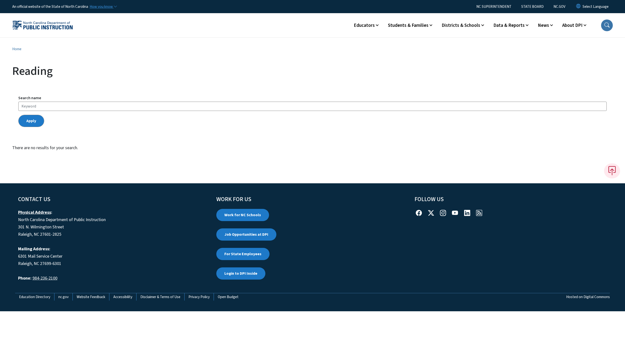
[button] (607, 25)
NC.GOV (559, 6)
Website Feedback (91, 297)
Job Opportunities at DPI (246, 234)
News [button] (543, 25)
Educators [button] (364, 25)
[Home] (42, 19)
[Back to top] (612, 170)
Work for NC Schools (242, 215)
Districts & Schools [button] (461, 25)
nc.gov (63, 297)
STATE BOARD (532, 6)
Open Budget (228, 297)
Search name (29, 98)
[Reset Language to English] (578, 6)
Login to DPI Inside (240, 273)
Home (16, 49)
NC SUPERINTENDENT (493, 6)
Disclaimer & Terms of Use (160, 297)
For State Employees (242, 254)
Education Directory (34, 297)
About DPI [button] (572, 25)
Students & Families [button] (408, 25)
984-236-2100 (44, 278)
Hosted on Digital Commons (588, 297)
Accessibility (122, 297)
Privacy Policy (199, 297)
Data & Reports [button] (509, 25)
